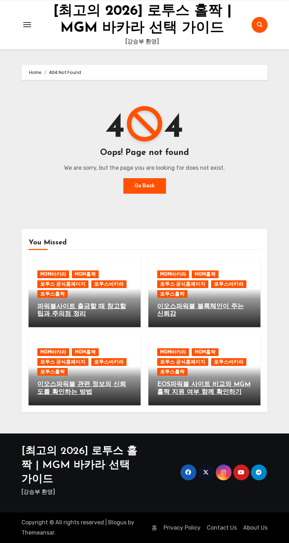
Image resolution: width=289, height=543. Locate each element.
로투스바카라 (109, 284)
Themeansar (37, 532)
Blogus (117, 522)
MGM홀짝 (85, 274)
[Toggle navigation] (27, 24)
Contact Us (222, 527)
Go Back (145, 186)
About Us (255, 527)
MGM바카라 (53, 274)
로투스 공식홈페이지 (63, 284)
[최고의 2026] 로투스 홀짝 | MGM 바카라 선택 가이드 (79, 465)
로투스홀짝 (52, 294)
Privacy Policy (182, 527)
